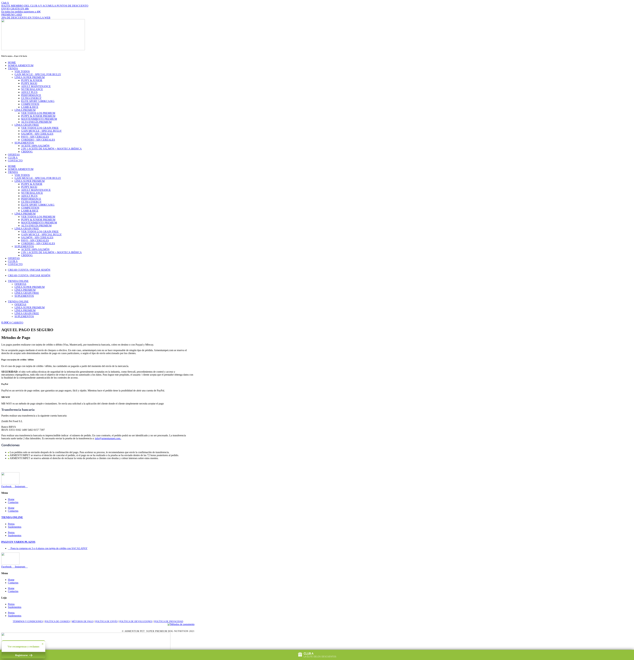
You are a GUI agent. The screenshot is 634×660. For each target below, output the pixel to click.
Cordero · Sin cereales (38, 139)
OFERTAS (14, 154)
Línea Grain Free (27, 124)
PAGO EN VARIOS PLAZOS (18, 541)
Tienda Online (18, 281)
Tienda (13, 68)
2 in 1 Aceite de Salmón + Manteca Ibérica (51, 148)
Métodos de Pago (82, 621)
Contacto (15, 160)
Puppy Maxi (29, 83)
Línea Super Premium (30, 77)
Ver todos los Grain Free (40, 127)
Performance (31, 95)
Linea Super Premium (30, 287)
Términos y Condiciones (28, 621)
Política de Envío (106, 621)
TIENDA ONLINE (12, 517)
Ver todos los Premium (38, 113)
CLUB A (13, 157)
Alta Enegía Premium (36, 122)
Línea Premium (25, 110)
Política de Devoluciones (135, 621)
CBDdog (27, 151)
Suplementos (24, 142)
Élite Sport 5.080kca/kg (37, 101)
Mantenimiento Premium (39, 119)
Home (12, 62)
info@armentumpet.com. (108, 438)
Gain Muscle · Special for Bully (38, 74)
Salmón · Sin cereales (37, 133)
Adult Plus (29, 92)
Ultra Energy (31, 98)
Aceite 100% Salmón (35, 145)
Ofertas (20, 284)
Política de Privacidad (168, 621)
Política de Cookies (57, 621)
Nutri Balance (32, 89)
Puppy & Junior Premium (38, 116)
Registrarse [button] (21, 655)
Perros (11, 523)
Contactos (13, 502)
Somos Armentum (20, 65)
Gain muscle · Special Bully (41, 130)
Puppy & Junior (31, 80)
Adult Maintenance (36, 86)
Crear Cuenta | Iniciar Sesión (29, 269)
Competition (30, 104)
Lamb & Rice (29, 107)
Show (317, 655)
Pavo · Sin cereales (35, 136)
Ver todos (22, 71)
